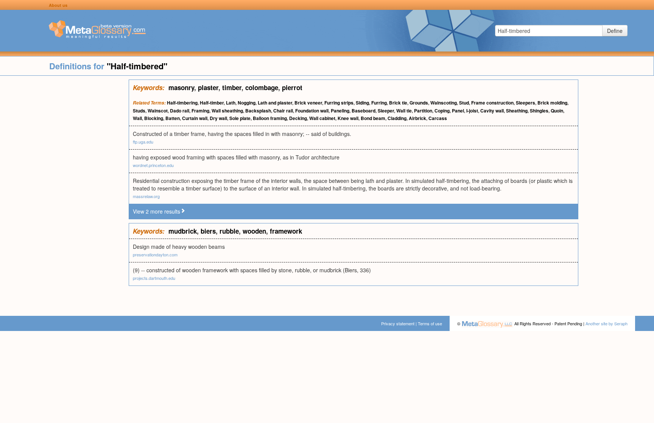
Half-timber (212, 102)
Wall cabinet (322, 118)
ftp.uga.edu (143, 142)
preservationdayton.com (155, 254)
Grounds (419, 102)
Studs (139, 110)
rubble (229, 231)
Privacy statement (397, 323)
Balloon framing (270, 118)
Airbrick (417, 118)
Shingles (539, 110)
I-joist (472, 110)
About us (58, 5)
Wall (137, 118)
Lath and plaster (275, 102)
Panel (458, 110)
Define (615, 30)
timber (231, 87)
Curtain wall (194, 118)
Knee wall (348, 118)
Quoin (557, 110)
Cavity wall (492, 110)
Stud (464, 102)
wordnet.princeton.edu (153, 165)
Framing (200, 110)
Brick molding (552, 102)
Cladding (397, 118)
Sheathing (517, 110)
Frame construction (492, 102)
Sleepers (525, 102)
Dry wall (218, 118)
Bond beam (373, 118)
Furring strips (338, 102)
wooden (254, 231)
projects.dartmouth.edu (154, 278)
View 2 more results (156, 211)
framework (286, 231)
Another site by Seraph (606, 323)
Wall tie (404, 110)
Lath (230, 102)
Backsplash (258, 110)
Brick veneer (308, 102)
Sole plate (240, 118)
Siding (362, 102)
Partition (423, 110)
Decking (298, 118)
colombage (261, 87)
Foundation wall (312, 110)
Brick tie (398, 102)
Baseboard (363, 110)
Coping (442, 110)
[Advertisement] (64, 193)
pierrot (292, 87)
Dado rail (179, 110)
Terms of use (430, 323)
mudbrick (182, 231)
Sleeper (386, 110)
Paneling (340, 110)
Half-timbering (182, 102)
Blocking (153, 118)
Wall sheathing (227, 110)
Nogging (246, 102)
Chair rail (283, 110)
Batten (172, 118)
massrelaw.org (146, 196)
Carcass (437, 118)
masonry (181, 87)
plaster (208, 87)
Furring (379, 102)
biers (208, 231)
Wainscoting (443, 102)
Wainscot (158, 110)
